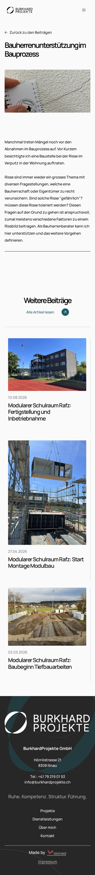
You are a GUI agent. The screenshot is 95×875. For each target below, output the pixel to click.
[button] (83, 10)
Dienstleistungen (47, 819)
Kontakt (47, 835)
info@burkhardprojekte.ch (47, 782)
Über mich (47, 827)
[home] (19, 10)
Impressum (47, 861)
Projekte (47, 810)
